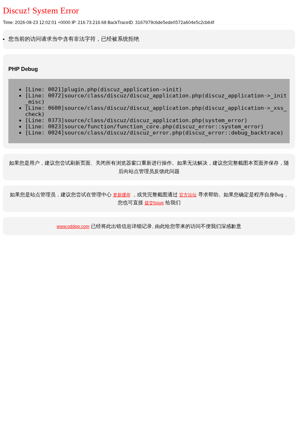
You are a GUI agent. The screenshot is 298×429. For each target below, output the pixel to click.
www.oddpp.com (73, 226)
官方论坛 (188, 194)
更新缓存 (121, 194)
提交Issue (154, 202)
